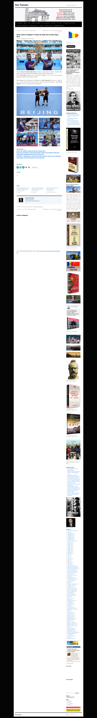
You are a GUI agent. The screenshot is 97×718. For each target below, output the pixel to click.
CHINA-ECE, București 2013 (72, 567)
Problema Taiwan (70, 613)
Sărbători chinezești (70, 629)
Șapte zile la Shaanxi (70, 628)
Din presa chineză (70, 587)
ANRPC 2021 (69, 547)
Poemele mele (69, 611)
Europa (68, 596)
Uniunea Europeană (70, 633)
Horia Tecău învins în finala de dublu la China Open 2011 (38, 188)
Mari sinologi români (70, 608)
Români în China (70, 619)
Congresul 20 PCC (70, 577)
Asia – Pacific (69, 558)
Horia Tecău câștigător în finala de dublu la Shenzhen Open (31, 151)
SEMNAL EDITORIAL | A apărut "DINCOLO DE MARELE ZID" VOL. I (73, 116)
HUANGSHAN (70, 603)
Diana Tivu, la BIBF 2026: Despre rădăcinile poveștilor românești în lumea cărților (73, 494)
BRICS (68, 561)
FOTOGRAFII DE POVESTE (69, 23)
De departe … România (71, 584)
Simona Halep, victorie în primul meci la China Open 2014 (31, 157)
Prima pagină (19, 23)
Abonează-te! (71, 46)
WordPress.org (69, 704)
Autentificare (69, 701)
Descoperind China (70, 585)
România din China (48, 25)
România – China (70, 622)
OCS (68, 610)
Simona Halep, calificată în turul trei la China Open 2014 (30, 154)
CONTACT (53, 23)
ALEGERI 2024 (70, 538)
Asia (68, 557)
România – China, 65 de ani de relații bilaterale (26, 30)
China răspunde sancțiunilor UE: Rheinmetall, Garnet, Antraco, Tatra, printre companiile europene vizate (73, 476)
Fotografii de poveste (70, 600)
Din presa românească (71, 590)
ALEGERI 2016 (70, 534)
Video (68, 637)
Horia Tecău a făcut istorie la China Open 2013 (52, 188)
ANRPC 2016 (69, 542)
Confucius (69, 576)
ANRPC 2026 (69, 553)
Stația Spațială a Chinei (71, 631)
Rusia (68, 627)
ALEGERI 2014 (70, 533)
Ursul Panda (69, 634)
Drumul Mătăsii (70, 592)
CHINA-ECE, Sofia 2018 (71, 571)
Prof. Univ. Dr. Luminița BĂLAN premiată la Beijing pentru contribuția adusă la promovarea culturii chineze (73, 123)
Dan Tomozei (21, 4)
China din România (46, 23)
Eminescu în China (70, 594)
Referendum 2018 (70, 617)
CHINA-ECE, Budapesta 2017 (72, 568)
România (41, 25)
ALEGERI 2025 (70, 539)
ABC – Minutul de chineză (71, 530)
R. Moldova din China (33, 25)
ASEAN (68, 556)
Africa (68, 531)
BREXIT (68, 559)
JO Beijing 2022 (70, 606)
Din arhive (69, 586)
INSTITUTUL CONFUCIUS (22, 25)
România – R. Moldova (71, 623)
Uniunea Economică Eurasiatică (72, 632)
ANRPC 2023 (69, 549)
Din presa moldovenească (71, 589)
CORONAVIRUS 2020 (71, 578)
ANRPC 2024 (69, 550)
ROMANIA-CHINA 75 (71, 625)
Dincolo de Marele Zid (71, 591)
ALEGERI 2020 (70, 536)
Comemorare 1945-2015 (71, 575)
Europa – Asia (69, 597)
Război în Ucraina (70, 615)
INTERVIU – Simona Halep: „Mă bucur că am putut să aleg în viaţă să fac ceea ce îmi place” (39, 156)
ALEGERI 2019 (70, 535)
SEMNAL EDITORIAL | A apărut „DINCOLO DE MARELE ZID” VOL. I (73, 472)
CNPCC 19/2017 (70, 573)
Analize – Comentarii (70, 540)
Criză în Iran (69, 581)
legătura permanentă (39, 206)
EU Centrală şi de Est (71, 595)
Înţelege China (69, 604)
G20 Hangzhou (70, 601)
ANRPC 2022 (69, 548)
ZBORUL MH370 (70, 638)
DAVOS (68, 582)
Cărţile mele (69, 562)
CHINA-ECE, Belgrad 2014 (72, 566)
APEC (68, 554)
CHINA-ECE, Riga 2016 (71, 570)
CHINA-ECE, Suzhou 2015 (72, 572)
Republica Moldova (70, 618)
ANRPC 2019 (69, 544)
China (29, 23)
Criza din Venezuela (70, 580)
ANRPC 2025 (69, 552)
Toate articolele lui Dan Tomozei (32, 200)
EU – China (59, 23)
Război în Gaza (70, 614)
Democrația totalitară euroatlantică (73, 120)
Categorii (68, 529)
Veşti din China (70, 636)
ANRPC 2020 (69, 545)
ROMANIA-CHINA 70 (71, 624)
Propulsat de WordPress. (72, 714)
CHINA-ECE (69, 564)
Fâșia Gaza (69, 599)
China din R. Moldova (36, 23)
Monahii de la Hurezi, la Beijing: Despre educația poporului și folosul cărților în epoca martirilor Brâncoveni (73, 488)
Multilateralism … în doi (71, 609)
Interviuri (69, 605)
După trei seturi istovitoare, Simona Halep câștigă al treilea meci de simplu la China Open (38, 152)
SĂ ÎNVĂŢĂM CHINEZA (59, 25)
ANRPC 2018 (69, 543)
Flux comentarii (70, 703)
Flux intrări (69, 702)
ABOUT (25, 23)
